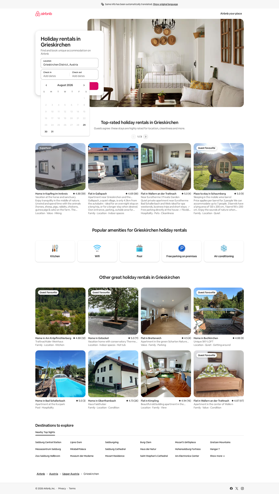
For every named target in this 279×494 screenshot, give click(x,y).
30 (46, 131)
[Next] (145, 136)
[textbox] (55, 76)
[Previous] (133, 136)
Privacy (62, 488)
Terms (72, 488)
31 (52, 131)
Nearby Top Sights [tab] (45, 432)
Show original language (165, 4)
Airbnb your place (231, 13)
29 (84, 124)
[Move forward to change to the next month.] (84, 85)
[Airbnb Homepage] (43, 13)
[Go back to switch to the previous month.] (46, 85)
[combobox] (69, 65)
